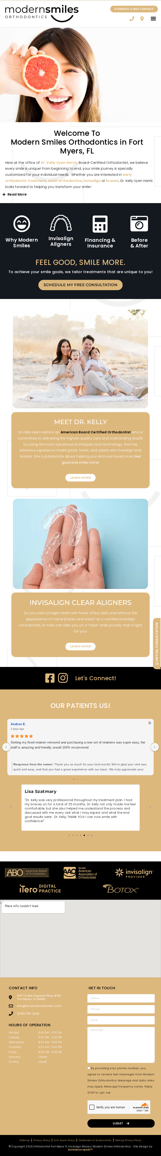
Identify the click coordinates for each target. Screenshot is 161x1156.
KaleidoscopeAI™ (80, 1149)
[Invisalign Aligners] (61, 223)
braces (112, 180)
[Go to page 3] (83, 779)
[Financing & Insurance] (100, 224)
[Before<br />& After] (139, 224)
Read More (17, 194)
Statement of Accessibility (95, 1140)
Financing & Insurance (100, 243)
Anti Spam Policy (64, 1140)
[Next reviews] (155, 747)
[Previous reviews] (6, 747)
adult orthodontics (65, 180)
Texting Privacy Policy (128, 1140)
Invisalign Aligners (61, 241)
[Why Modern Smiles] (21, 223)
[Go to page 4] (87, 779)
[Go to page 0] (74, 779)
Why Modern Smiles (21, 243)
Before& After (139, 243)
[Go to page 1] (77, 779)
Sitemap (24, 1140)
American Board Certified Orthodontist (96, 432)
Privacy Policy (42, 1140)
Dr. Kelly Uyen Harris (59, 162)
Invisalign (92, 180)
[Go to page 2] (80, 779)
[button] (153, 18)
